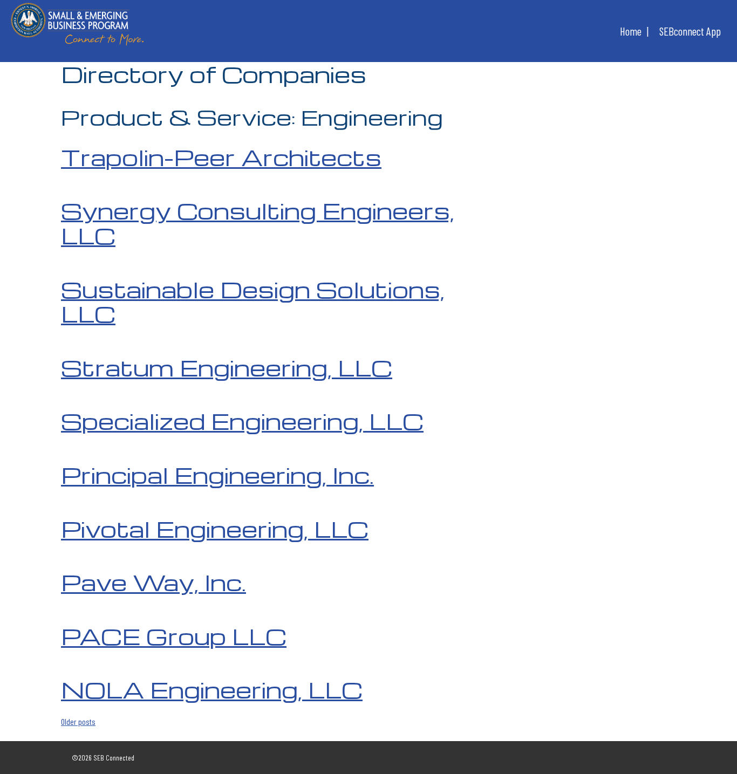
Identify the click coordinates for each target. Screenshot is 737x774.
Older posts (78, 721)
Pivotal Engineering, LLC (214, 528)
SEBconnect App (690, 31)
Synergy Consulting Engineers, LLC (257, 223)
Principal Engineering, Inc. (217, 474)
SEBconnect (77, 27)
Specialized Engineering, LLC (242, 420)
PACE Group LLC (173, 635)
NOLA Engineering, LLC (212, 689)
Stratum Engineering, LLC (226, 367)
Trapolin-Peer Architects (221, 157)
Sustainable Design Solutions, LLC (253, 301)
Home (631, 31)
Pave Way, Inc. (153, 582)
